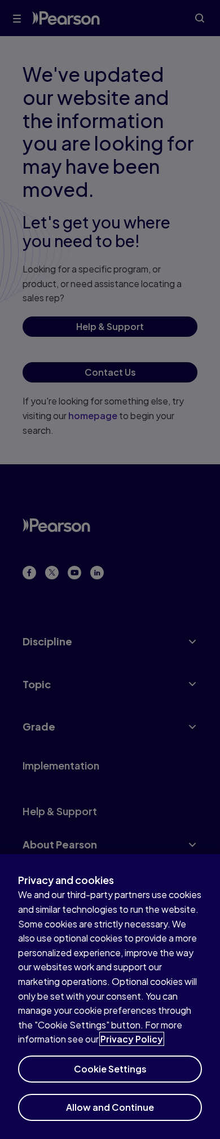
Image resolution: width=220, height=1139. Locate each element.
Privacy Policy (131, 1039)
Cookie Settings (110, 1069)
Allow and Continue (110, 1107)
